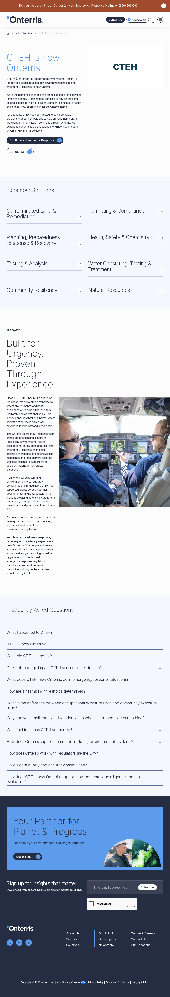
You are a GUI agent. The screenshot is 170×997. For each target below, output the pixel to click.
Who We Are (24, 33)
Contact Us (115, 19)
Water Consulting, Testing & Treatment (119, 266)
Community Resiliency (32, 290)
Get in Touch (24, 856)
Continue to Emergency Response (31, 140)
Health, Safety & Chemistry (118, 237)
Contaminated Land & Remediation (31, 213)
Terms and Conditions (117, 982)
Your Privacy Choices (68, 982)
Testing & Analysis (27, 263)
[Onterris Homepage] (8, 33)
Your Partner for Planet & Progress (50, 826)
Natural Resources (109, 290)
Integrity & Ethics (141, 982)
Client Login (139, 19)
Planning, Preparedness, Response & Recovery (34, 240)
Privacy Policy (95, 982)
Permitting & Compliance (116, 210)
